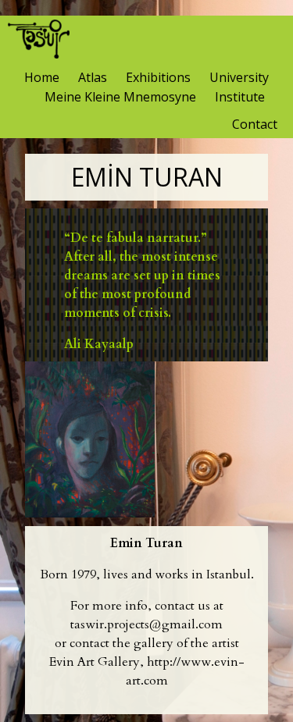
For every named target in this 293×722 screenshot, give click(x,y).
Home (41, 77)
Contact (254, 124)
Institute (240, 96)
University (239, 77)
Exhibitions (158, 77)
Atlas (92, 77)
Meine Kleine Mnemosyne (120, 96)
